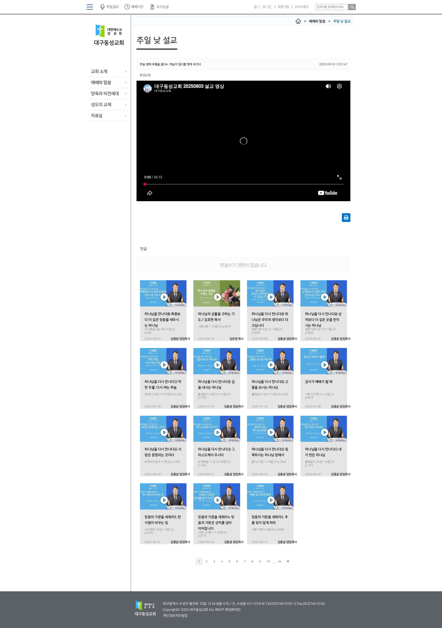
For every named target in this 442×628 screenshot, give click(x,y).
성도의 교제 (101, 104)
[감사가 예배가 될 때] (323, 361)
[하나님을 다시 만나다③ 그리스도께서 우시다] (216, 428)
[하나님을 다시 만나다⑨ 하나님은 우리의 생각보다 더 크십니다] (270, 293)
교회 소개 (99, 71)
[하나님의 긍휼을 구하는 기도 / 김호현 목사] (216, 293)
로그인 (267, 7)
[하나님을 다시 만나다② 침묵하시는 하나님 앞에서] (270, 428)
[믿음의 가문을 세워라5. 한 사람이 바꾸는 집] (163, 496)
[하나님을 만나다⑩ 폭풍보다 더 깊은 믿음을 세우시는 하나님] (163, 293)
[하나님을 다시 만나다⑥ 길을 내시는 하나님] (216, 361)
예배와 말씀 (101, 82)
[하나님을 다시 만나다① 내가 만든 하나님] (323, 428)
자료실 (96, 115)
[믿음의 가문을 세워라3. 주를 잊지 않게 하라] (270, 496)
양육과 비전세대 (105, 93)
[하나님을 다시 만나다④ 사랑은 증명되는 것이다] (163, 428)
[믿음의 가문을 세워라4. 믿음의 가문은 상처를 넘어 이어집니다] (216, 496)
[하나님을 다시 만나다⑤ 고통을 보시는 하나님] (270, 361)
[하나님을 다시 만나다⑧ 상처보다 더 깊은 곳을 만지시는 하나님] (323, 293)
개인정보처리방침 (175, 616)
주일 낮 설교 (342, 21)
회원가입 (283, 7)
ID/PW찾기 (302, 7)
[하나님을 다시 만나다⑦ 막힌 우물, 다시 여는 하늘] (163, 361)
